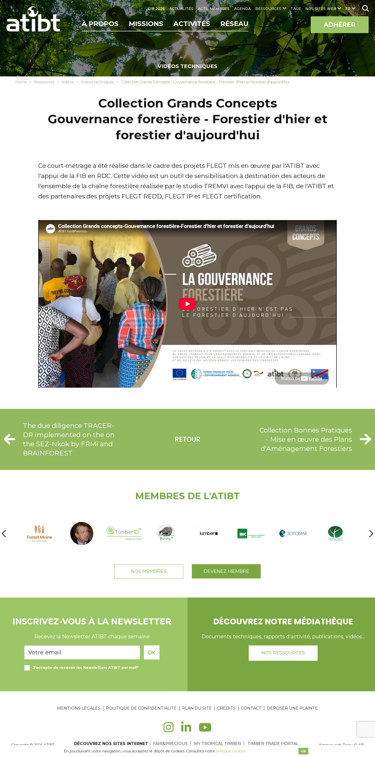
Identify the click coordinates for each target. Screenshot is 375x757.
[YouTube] (205, 730)
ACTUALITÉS (181, 8)
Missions (146, 24)
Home (21, 82)
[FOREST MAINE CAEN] (39, 533)
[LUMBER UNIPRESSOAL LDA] (208, 533)
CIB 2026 (156, 8)
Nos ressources (283, 653)
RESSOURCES (268, 8)
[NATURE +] (166, 533)
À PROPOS (100, 24)
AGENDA (242, 8)
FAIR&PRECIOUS (170, 743)
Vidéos (68, 82)
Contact (251, 708)
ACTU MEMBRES (214, 8)
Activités (191, 24)
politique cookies (231, 751)
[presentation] (4, 533)
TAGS (296, 8)
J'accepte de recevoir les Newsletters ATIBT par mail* (85, 667)
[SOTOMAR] (293, 533)
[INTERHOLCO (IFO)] (251, 533)
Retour (188, 439)
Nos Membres (149, 571)
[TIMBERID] (124, 533)
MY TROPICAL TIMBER (217, 743)
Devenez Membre (226, 571)
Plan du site (197, 708)
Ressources (44, 82)
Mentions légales (79, 708)
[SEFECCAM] (335, 533)
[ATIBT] (33, 19)
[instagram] (168, 730)
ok (303, 751)
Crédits (226, 708)
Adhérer (340, 24)
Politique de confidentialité (141, 708)
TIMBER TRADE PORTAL (272, 743)
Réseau (234, 24)
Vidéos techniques (97, 82)
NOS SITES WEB (320, 8)
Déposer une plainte (292, 708)
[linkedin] (186, 730)
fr (348, 8)
